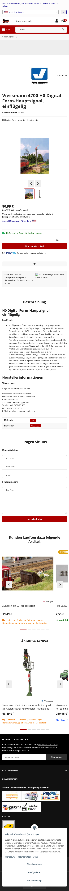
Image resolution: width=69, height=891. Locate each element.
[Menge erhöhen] (63, 240)
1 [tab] (23, 729)
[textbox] (30, 12)
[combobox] (30, 12)
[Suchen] (63, 30)
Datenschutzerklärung (27, 857)
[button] (57, 21)
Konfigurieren (34, 872)
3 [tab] (34, 729)
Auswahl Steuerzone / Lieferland (17, 221)
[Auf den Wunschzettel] (34, 264)
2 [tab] (29, 729)
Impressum (10, 857)
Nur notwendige (34, 880)
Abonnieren (56, 757)
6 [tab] (47, 729)
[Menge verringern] (6, 240)
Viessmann (35, 426)
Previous (31, 183)
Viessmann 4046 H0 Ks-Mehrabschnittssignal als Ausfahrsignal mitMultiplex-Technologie (26, 707)
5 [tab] (43, 729)
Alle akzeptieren (34, 864)
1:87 (32, 420)
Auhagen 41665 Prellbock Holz (18, 605)
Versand (24, 210)
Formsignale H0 (20, 277)
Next (38, 183)
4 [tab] (38, 729)
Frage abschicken (34, 519)
